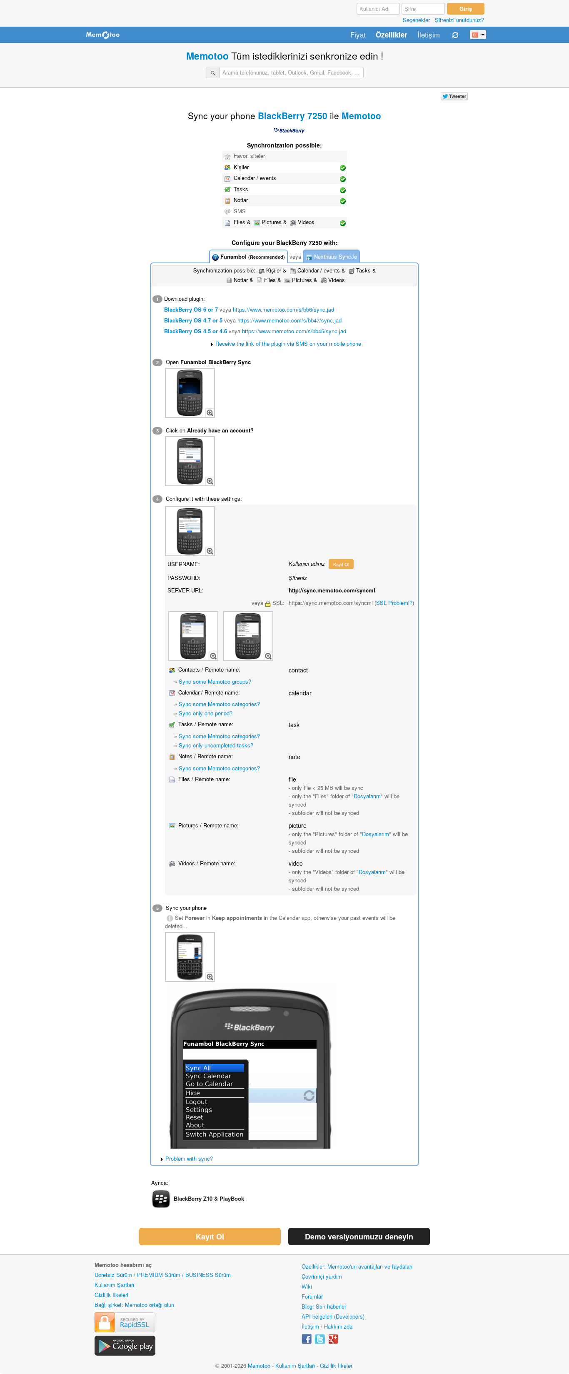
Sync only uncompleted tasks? (216, 745)
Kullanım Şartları (114, 1285)
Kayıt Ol (341, 564)
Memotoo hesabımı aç (123, 1265)
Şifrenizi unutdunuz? (459, 20)
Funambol (252, 256)
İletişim (428, 35)
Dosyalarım (367, 796)
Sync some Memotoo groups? (215, 681)
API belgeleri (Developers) (333, 1316)
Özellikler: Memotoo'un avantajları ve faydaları (357, 1266)
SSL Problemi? (394, 603)
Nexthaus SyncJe (334, 256)
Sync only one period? (205, 713)
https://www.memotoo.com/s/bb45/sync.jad (294, 331)
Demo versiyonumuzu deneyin (359, 1236)
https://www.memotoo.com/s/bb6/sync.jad (283, 309)
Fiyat (358, 35)
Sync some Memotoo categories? (219, 704)
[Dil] (478, 34)
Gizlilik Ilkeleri (111, 1295)
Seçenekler (416, 20)
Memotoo (207, 55)
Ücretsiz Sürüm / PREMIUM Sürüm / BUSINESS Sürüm (163, 1275)
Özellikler (391, 35)
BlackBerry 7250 (292, 115)
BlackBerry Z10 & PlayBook (209, 1198)
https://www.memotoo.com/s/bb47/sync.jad (289, 320)
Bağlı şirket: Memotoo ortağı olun (134, 1305)
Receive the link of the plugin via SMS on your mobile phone (288, 343)
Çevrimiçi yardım (322, 1276)
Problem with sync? (189, 1158)
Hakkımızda (338, 1326)
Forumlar (312, 1296)
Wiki (307, 1286)
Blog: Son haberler (324, 1306)
